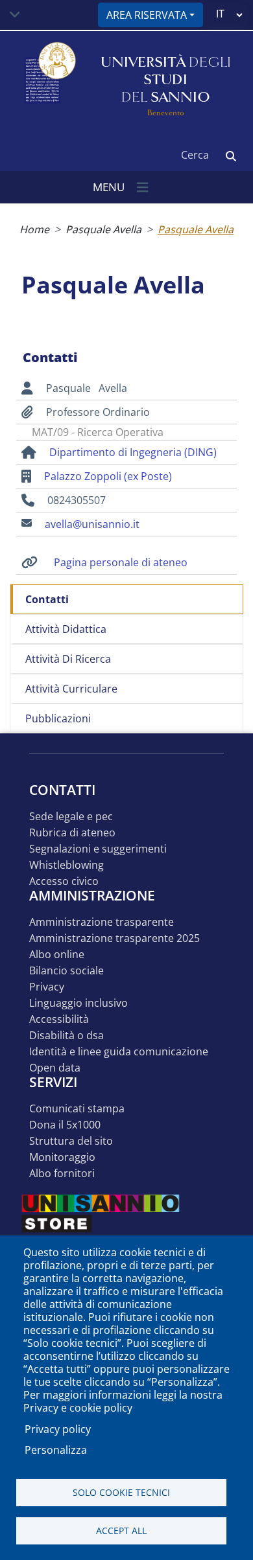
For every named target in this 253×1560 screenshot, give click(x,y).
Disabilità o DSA (66, 1035)
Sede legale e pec (71, 816)
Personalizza (56, 1450)
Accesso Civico (64, 881)
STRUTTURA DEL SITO (71, 1141)
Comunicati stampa (77, 1109)
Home (34, 229)
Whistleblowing (66, 865)
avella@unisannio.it (92, 524)
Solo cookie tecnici (121, 1492)
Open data (54, 1068)
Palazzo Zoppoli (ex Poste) (108, 476)
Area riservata (146, 15)
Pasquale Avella (103, 229)
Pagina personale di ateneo (120, 562)
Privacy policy (58, 1429)
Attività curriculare (71, 689)
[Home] (49, 80)
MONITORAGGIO (62, 1157)
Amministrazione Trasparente (101, 922)
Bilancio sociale (66, 971)
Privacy (46, 987)
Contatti (47, 599)
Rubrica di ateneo (72, 833)
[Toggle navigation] (15, 15)
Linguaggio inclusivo (78, 1003)
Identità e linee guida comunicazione (118, 1052)
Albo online (56, 954)
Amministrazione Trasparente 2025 (114, 938)
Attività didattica (65, 629)
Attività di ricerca (68, 659)
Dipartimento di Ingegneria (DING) (133, 452)
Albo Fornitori (62, 1173)
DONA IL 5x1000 (65, 1125)
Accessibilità (59, 1019)
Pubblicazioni (58, 718)
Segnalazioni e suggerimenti (98, 849)
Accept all (121, 1530)
